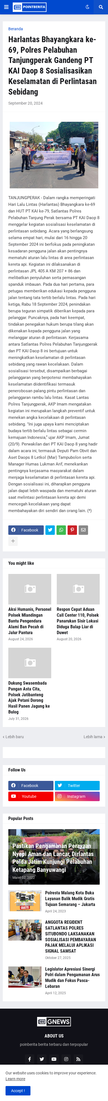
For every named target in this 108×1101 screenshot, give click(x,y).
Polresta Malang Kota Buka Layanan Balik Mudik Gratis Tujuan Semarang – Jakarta (70, 898)
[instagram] (66, 1059)
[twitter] (42, 1059)
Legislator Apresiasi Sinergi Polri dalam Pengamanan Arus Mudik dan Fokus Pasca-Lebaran (72, 977)
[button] (6, 7)
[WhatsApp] (61, 530)
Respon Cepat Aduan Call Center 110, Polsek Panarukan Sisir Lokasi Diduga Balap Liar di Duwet (78, 621)
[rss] (78, 1059)
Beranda (15, 29)
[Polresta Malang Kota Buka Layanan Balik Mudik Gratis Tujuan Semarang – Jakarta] (25, 900)
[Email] (83, 530)
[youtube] (54, 1059)
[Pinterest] (72, 530)
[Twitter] (50, 530)
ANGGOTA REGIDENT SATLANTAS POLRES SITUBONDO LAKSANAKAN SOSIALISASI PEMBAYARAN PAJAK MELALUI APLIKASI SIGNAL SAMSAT (70, 937)
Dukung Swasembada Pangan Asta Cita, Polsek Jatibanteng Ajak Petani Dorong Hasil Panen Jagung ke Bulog (29, 697)
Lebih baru (15, 737)
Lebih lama (93, 737)
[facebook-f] (29, 1059)
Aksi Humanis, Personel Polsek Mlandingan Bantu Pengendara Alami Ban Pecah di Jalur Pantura (29, 621)
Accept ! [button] (18, 1091)
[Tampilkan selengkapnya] (13, 541)
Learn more (15, 1079)
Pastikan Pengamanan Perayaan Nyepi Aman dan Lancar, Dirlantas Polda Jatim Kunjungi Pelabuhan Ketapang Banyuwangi (53, 857)
